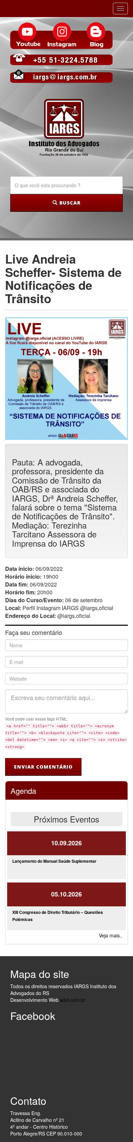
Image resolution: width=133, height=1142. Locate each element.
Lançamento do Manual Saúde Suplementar (54, 861)
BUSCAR (69, 202)
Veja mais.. (110, 935)
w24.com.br (72, 999)
